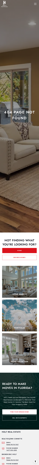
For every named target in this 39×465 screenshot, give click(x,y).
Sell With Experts (19, 418)
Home (19, 250)
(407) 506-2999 (11, 450)
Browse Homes (19, 257)
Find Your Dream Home (19, 412)
